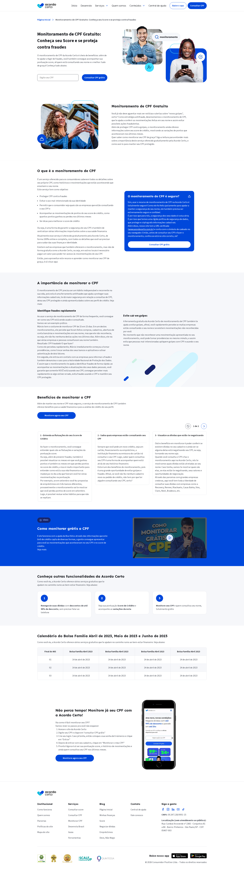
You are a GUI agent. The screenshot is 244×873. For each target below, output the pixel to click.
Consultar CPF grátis (94, 77)
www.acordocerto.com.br (141, 229)
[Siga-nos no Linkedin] (173, 809)
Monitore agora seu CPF (56, 415)
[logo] (46, 5)
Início (74, 5)
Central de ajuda (157, 5)
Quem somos (119, 5)
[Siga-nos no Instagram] (168, 809)
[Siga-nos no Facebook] (163, 809)
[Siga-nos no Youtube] (178, 809)
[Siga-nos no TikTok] (183, 809)
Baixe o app (178, 5)
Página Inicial (43, 19)
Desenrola (86, 5)
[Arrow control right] (204, 426)
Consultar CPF (197, 5)
